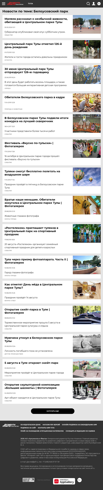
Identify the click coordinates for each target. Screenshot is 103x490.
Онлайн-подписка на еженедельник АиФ (79, 425)
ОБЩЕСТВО (9, 35)
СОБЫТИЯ (8, 134)
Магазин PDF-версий (51, 425)
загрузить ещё (53, 411)
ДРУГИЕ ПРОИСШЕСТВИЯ (14, 354)
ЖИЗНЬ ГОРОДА (10, 219)
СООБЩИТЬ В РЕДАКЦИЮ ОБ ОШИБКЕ (80, 431)
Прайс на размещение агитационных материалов (42, 431)
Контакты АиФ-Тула (46, 428)
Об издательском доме (31, 425)
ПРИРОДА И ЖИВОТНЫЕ (13, 109)
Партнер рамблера (43, 480)
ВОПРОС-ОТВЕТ (10, 300)
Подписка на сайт (28, 428)
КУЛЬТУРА (8, 60)
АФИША (8, 88)
